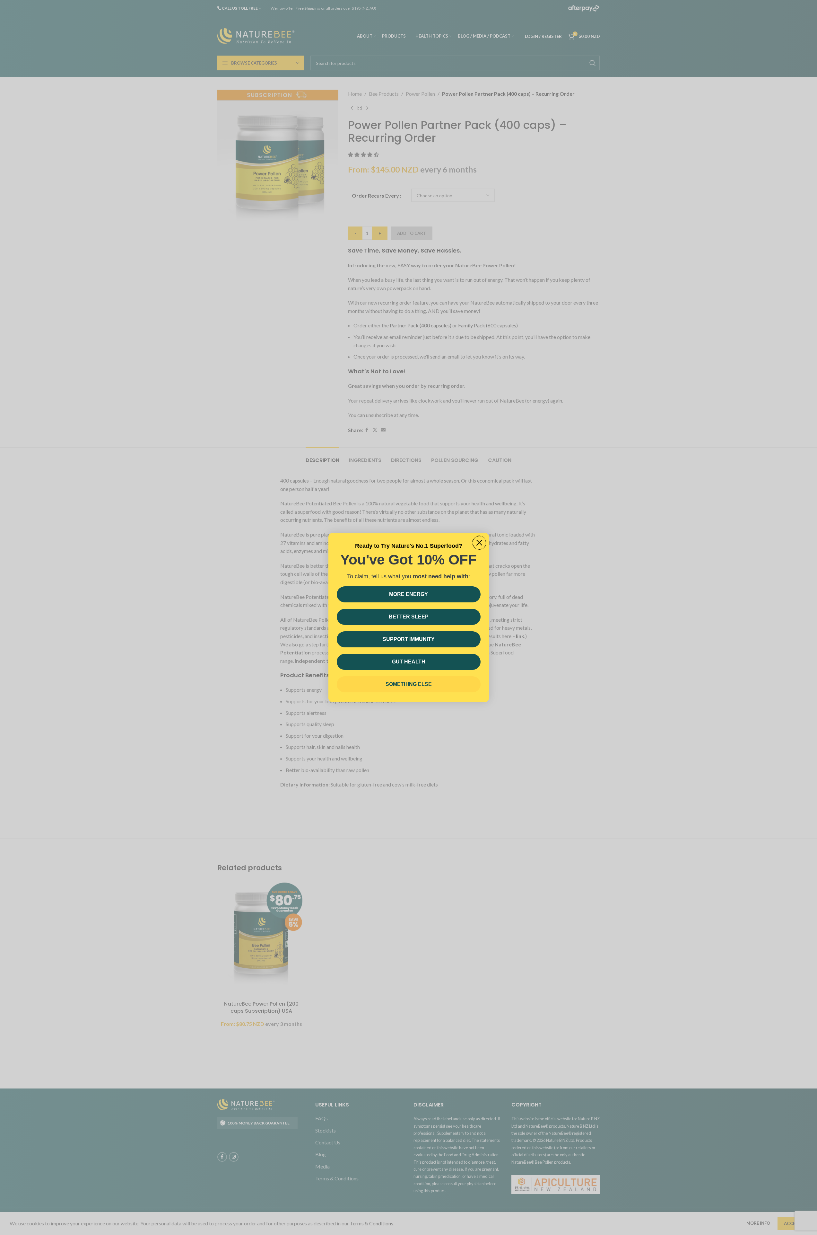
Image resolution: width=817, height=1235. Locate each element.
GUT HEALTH (408, 661)
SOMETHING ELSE (409, 684)
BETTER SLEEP (409, 616)
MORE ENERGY (408, 594)
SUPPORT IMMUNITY (409, 639)
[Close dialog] (479, 542)
